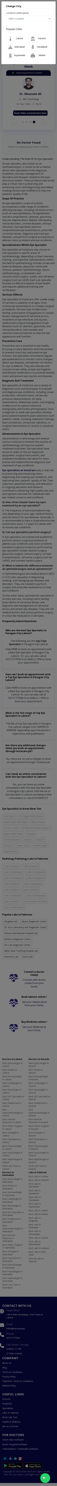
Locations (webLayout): (17, 12)
